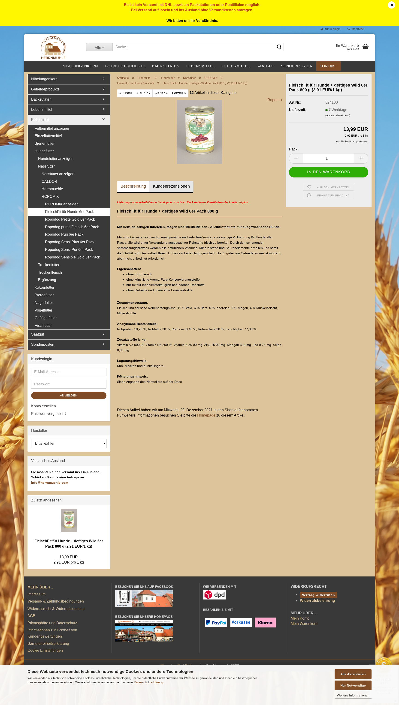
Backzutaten (165, 66)
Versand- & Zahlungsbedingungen (55, 601)
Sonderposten (297, 66)
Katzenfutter (44, 287)
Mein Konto (300, 618)
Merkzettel (357, 29)
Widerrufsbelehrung (317, 601)
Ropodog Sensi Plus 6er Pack (69, 242)
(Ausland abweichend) (337, 115)
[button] (296, 158)
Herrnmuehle (52, 189)
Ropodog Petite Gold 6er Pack (70, 219)
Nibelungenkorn (80, 66)
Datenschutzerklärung (148, 682)
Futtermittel (235, 66)
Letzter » (179, 93)
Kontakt (328, 66)
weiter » (161, 93)
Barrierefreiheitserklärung (48, 643)
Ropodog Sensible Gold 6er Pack (72, 257)
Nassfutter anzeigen (58, 174)
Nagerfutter (44, 303)
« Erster (125, 93)
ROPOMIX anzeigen (62, 204)
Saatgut (265, 66)
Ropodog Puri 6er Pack (64, 234)
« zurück (143, 93)
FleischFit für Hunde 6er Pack (69, 212)
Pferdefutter (44, 295)
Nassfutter (46, 166)
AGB (31, 616)
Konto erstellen (43, 406)
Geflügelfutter (46, 318)
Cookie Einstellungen (45, 650)
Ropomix (274, 100)
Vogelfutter (43, 310)
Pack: (293, 149)
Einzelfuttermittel (48, 136)
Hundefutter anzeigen (55, 159)
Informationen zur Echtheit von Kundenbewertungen (52, 633)
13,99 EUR (69, 557)
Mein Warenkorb (304, 624)
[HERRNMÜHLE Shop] (53, 47)
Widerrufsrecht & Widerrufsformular (56, 609)
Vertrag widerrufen (318, 595)
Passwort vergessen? (48, 414)
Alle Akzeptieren (353, 674)
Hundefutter (44, 151)
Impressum (36, 594)
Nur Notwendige (353, 685)
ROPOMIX (50, 196)
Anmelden (69, 395)
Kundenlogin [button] (332, 29)
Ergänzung (47, 280)
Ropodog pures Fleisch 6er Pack (72, 227)
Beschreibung (133, 186)
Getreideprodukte (125, 66)
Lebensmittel (200, 66)
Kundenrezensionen (171, 186)
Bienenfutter (44, 143)
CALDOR (49, 181)
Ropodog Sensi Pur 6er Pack (69, 250)
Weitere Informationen (353, 695)
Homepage (206, 415)
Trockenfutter (48, 265)
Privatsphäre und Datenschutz (52, 623)
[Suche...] (279, 47)
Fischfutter (43, 325)
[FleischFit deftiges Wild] (199, 132)
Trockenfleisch (50, 272)
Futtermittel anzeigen (52, 128)
